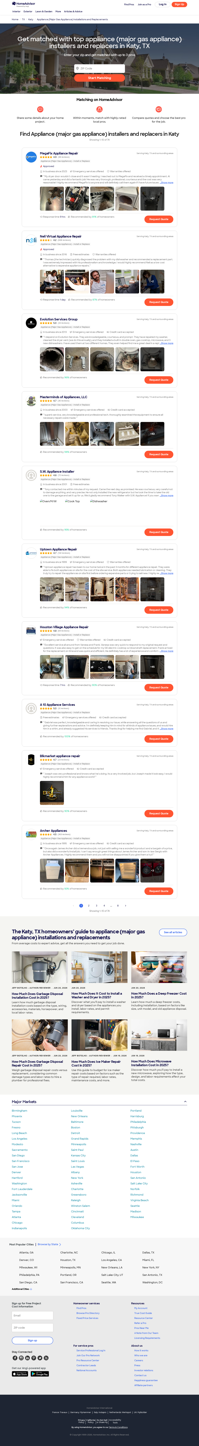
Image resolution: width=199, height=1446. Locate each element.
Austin (134, 1150)
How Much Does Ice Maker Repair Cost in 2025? (96, 1063)
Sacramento (20, 1150)
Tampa (16, 1211)
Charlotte (77, 1189)
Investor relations (143, 1370)
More (58, 11)
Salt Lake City (139, 1183)
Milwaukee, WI (28, 1267)
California (90, 1421)
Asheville (76, 1183)
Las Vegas (77, 1166)
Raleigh (76, 1200)
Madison (135, 1211)
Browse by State (48, 1244)
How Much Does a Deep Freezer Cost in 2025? (159, 995)
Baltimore (77, 1122)
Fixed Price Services (87, 1318)
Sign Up (179, 4)
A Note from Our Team (146, 1333)
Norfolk (135, 1189)
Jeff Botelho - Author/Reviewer (31, 988)
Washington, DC (152, 1282)
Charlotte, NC (69, 1252)
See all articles (173, 932)
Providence (137, 1133)
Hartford (17, 1178)
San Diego (18, 1155)
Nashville (136, 1144)
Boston (75, 1127)
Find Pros (81, 1308)
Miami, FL (148, 1260)
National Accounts (86, 1370)
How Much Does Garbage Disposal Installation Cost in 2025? (37, 995)
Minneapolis (78, 1144)
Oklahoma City (80, 1228)
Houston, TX (68, 1260)
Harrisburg (137, 1116)
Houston (135, 1172)
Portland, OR (68, 1275)
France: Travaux (59, 1412)
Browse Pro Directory (88, 1313)
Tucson (16, 1122)
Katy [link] (30, 19)
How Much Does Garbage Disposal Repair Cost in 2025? (37, 1063)
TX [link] (23, 19)
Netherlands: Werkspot (120, 1412)
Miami (15, 1200)
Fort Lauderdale (22, 1189)
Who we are (140, 1355)
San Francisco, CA (71, 1282)
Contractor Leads (86, 1365)
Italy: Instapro (100, 1412)
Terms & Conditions (118, 1427)
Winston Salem (80, 1206)
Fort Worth (137, 1166)
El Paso (134, 1161)
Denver (16, 1172)
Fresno (16, 1127)
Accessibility (115, 1421)
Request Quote (158, 219)
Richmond (136, 1194)
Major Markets (24, 1101)
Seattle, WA (108, 1282)
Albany (75, 1172)
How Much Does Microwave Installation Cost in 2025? (151, 1063)
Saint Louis (78, 1161)
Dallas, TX (148, 1252)
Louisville (77, 1110)
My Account (140, 1308)
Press (137, 1365)
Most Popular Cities (21, 1244)
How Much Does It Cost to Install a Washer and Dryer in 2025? (97, 995)
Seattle (135, 1206)
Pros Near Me (141, 1328)
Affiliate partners (143, 1385)
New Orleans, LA (112, 1267)
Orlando (17, 1206)
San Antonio (138, 1178)
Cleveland (77, 1217)
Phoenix (17, 1116)
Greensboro (78, 1194)
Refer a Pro (140, 1323)
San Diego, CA (28, 1282)
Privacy (81, 1421)
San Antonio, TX (152, 1275)
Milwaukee (137, 1217)
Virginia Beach (139, 1200)
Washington (19, 1183)
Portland (135, 1110)
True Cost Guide (143, 1313)
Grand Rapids (79, 1138)
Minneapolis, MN (70, 1267)
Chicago (17, 1222)
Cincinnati (77, 1211)
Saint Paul (77, 1150)
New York (77, 1178)
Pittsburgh (137, 1127)
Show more (167, 182)
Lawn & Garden (43, 11)
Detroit (75, 1133)
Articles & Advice (73, 11)
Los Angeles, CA (111, 1260)
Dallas (134, 1155)
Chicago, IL (108, 1252)
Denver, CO (26, 1260)
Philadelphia (138, 1122)
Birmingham (19, 1110)
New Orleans (79, 1116)
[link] (99, 157)
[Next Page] (125, 906)
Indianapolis (19, 1228)
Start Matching (99, 78)
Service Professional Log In (90, 1350)
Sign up (32, 1340)
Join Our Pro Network (88, 1355)
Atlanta (16, 1217)
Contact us (140, 1375)
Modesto (17, 1144)
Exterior (28, 11)
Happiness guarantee (146, 1380)
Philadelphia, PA (29, 1275)
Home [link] (15, 19)
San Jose (17, 1166)
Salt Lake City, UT (112, 1275)
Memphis (136, 1138)
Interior (16, 11)
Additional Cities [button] (20, 1289)
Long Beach (19, 1133)
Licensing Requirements (147, 1338)
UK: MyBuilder (140, 1412)
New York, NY (150, 1267)
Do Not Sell (102, 1421)
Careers (138, 1360)
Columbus (77, 1222)
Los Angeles (19, 1138)
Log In (163, 4)
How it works (141, 1350)
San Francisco (21, 1161)
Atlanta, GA (26, 1252)
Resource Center (143, 1318)
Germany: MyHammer (80, 1412)
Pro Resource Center (87, 1360)
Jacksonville (19, 1194)
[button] (52, 199)
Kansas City (78, 1155)
